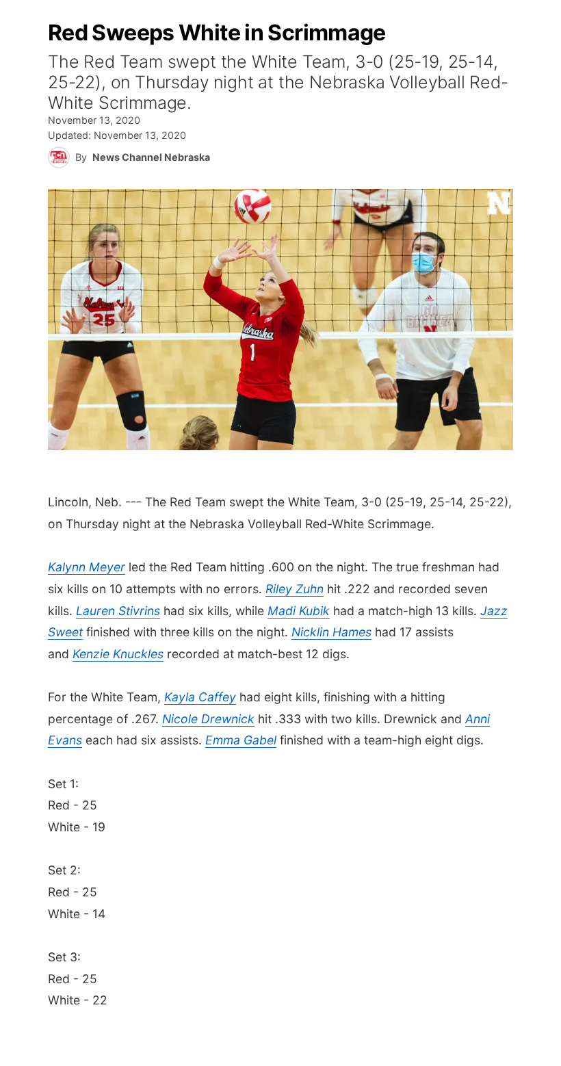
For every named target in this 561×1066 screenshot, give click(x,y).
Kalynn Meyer (86, 567)
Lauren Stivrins (118, 610)
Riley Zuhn (294, 589)
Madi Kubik (299, 610)
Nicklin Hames (331, 632)
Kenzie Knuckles (118, 654)
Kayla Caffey (200, 697)
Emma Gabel (240, 740)
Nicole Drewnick (208, 719)
